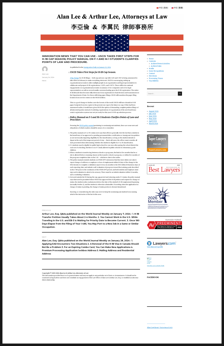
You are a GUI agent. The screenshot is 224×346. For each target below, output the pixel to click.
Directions (153, 76)
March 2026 (153, 124)
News (44, 80)
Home (151, 59)
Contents (152, 61)
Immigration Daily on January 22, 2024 (97, 67)
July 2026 (152, 114)
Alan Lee (45, 74)
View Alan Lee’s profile (155, 247)
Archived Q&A (156, 66)
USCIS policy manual (86, 125)
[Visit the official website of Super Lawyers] (155, 149)
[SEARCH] (180, 94)
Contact (152, 73)
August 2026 (153, 111)
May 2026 (152, 119)
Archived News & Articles (160, 64)
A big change (74, 78)
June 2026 (153, 116)
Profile (151, 69)
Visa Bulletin (153, 81)
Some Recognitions (156, 71)
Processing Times (156, 78)
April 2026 (153, 121)
